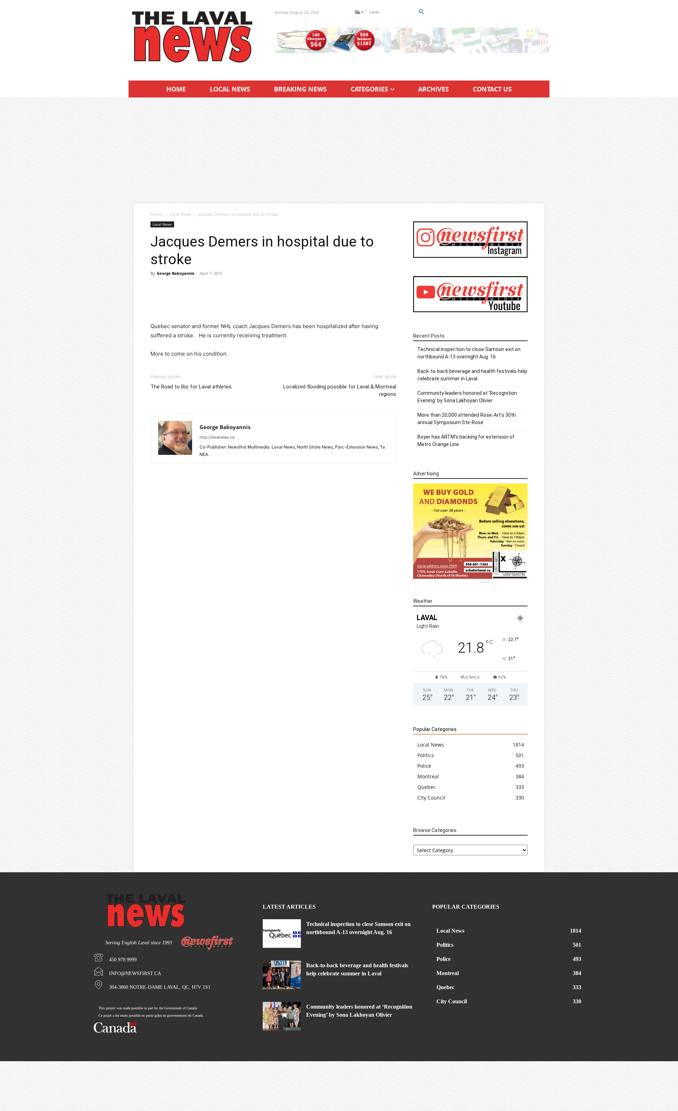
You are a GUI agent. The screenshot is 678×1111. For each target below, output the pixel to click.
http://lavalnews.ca (217, 437)
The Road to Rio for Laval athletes (191, 387)
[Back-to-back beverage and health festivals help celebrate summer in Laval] (282, 975)
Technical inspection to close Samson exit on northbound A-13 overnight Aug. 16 (469, 353)
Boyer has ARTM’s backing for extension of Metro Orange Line (466, 440)
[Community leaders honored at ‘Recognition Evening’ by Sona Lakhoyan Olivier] (282, 1016)
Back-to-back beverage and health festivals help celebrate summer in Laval (472, 374)
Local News (180, 214)
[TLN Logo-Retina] (193, 37)
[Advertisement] (339, 150)
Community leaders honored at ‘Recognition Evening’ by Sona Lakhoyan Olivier (467, 396)
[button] (421, 12)
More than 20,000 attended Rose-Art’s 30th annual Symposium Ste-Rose (466, 418)
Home (156, 214)
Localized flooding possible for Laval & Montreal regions (339, 390)
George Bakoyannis (175, 273)
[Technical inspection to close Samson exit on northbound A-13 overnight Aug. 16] (282, 933)
